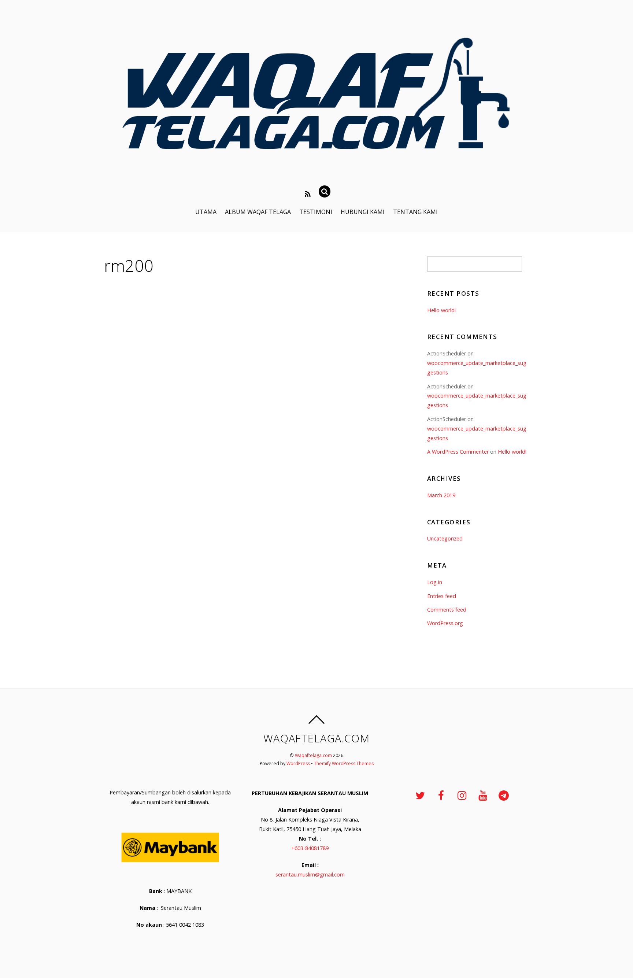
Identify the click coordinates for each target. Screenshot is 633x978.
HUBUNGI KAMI (363, 212)
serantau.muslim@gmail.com (310, 874)
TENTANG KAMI (415, 212)
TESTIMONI (315, 212)
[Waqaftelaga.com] (316, 166)
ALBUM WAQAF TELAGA (258, 212)
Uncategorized (445, 538)
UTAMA (205, 212)
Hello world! (441, 310)
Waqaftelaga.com (313, 755)
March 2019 (441, 495)
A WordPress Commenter (458, 451)
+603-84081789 (310, 848)
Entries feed (441, 596)
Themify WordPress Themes (344, 763)
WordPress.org (445, 623)
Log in (434, 582)
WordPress (298, 763)
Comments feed (446, 609)
